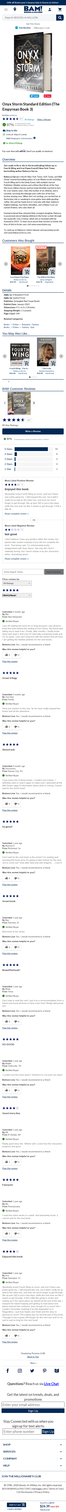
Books (7, 324)
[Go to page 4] (34, 285)
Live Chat (51, 1384)
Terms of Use (56, 1488)
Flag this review (9, 661)
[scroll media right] (34, 403)
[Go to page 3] (32, 285)
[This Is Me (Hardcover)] (46, 352)
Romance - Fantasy (30, 324)
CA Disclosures (25, 1491)
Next (33, 1363)
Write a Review (44, 119)
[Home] (33, 9)
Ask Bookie (25, 27)
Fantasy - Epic (28, 327)
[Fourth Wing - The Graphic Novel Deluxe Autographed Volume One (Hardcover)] (19, 354)
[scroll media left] (5, 403)
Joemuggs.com (39, 1488)
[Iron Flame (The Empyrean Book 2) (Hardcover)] (20, 260)
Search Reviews (54, 572)
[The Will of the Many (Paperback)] (46, 261)
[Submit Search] (60, 18)
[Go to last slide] (6, 264)
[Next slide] (60, 264)
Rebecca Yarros (10, 115)
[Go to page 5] (36, 285)
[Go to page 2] (29, 285)
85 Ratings (29, 119)
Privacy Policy (41, 1491)
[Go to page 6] (38, 285)
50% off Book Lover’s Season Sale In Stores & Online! (33, 2)
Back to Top (33, 1357)
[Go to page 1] (27, 286)
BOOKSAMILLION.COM (15, 1488)
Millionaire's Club (42, 28)
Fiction (16, 324)
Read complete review (15, 514)
